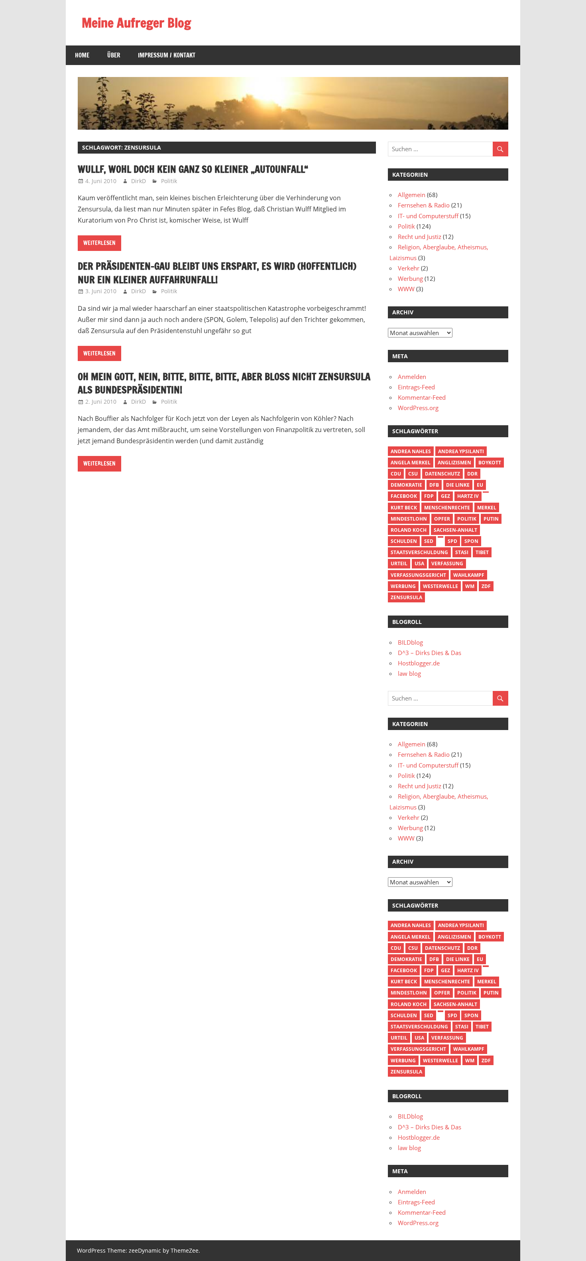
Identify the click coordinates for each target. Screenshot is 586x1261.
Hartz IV (468, 496)
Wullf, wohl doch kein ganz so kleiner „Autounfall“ (193, 169)
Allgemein (411, 195)
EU (480, 485)
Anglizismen (454, 462)
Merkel (486, 507)
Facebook (404, 496)
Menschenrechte (447, 507)
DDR (472, 473)
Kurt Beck (404, 507)
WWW (406, 289)
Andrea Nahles (411, 451)
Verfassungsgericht (418, 575)
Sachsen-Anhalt (455, 530)
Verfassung (447, 563)
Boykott (489, 462)
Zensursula (406, 597)
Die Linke (458, 485)
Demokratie (406, 485)
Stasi (461, 552)
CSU (413, 473)
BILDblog (410, 642)
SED (428, 541)
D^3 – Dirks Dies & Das (429, 653)
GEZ (445, 496)
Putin (491, 518)
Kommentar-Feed (422, 397)
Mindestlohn (409, 518)
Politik (169, 181)
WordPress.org (418, 408)
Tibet (482, 552)
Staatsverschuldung (419, 552)
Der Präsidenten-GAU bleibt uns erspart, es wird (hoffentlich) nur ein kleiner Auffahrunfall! (217, 272)
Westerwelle (440, 586)
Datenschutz (442, 473)
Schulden (404, 541)
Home (82, 55)
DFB (434, 485)
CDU (396, 473)
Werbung (410, 278)
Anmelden (412, 377)
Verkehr (408, 268)
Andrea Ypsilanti (461, 451)
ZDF (486, 586)
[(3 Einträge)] (485, 492)
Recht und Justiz (419, 237)
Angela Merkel (411, 462)
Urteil (399, 563)
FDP (429, 496)
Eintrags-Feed (416, 387)
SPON (471, 541)
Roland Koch (409, 530)
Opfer (442, 518)
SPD (452, 541)
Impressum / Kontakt (166, 55)
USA (419, 563)
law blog (409, 673)
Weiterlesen (99, 243)
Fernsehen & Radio (424, 205)
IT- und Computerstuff (428, 216)
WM (469, 586)
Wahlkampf (468, 575)
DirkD (138, 181)
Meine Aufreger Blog (136, 23)
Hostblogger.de (419, 663)
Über (113, 55)
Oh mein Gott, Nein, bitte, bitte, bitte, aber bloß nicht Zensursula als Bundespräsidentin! (224, 383)
